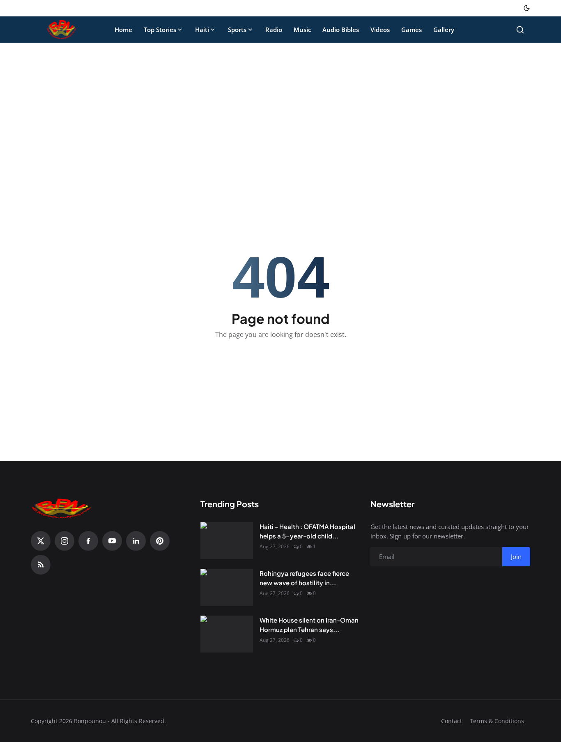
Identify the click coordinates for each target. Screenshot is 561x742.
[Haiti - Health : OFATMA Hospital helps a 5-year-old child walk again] (226, 540)
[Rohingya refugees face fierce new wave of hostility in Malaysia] (226, 587)
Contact (451, 721)
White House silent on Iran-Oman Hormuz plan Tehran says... (309, 624)
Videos (380, 29)
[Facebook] (88, 541)
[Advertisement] (280, 110)
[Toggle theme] (526, 8)
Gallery (443, 29)
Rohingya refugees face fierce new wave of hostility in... (304, 577)
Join (516, 556)
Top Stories (160, 29)
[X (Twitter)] (41, 541)
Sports (237, 29)
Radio (273, 29)
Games (411, 29)
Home (123, 29)
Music (302, 29)
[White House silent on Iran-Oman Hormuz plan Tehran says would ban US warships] (226, 634)
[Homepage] (61, 29)
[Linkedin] (136, 541)
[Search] (520, 29)
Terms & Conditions (497, 721)
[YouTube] (112, 541)
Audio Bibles (340, 29)
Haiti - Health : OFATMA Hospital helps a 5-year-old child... (307, 531)
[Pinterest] (160, 541)
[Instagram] (64, 541)
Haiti (202, 29)
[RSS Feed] (41, 565)
